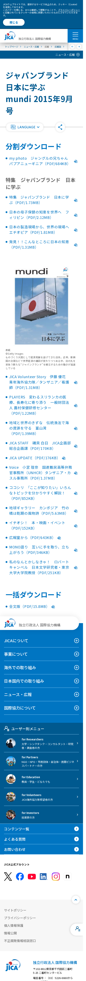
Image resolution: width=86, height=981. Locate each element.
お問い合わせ (15, 849)
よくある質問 (15, 839)
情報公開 (10, 933)
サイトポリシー (15, 910)
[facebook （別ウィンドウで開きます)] (20, 877)
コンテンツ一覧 (16, 828)
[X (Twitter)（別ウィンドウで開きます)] (8, 876)
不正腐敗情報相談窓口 (20, 940)
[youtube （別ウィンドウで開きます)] (32, 876)
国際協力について (20, 708)
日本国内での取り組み (24, 681)
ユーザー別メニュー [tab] (27, 728)
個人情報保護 (13, 925)
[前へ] (72, 47)
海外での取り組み (20, 667)
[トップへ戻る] (76, 900)
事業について (16, 654)
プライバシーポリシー (69, 9)
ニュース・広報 (65, 55)
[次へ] (79, 47)
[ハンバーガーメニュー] (75, 34)
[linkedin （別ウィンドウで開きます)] (44, 876)
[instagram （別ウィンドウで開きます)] (56, 877)
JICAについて (16, 640)
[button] (24, 127)
